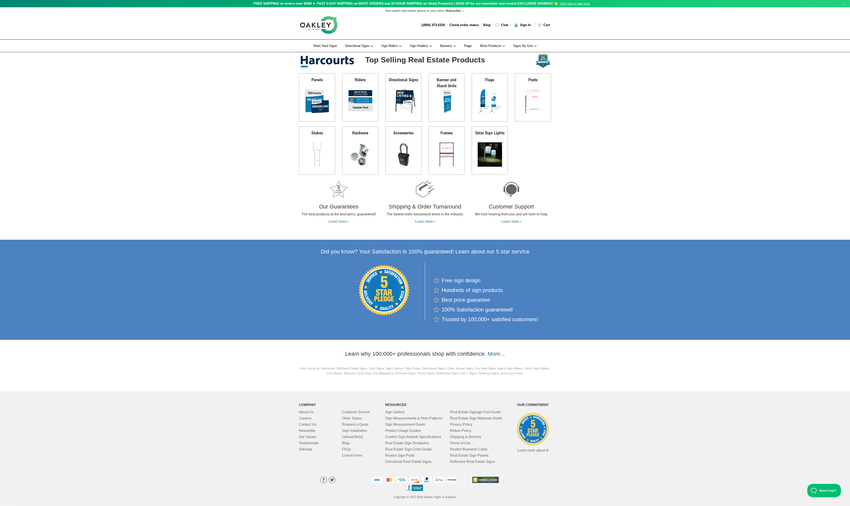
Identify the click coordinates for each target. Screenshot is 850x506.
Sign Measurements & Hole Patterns (413, 418)
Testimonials (309, 443)
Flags (468, 46)
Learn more (338, 221)
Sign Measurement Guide (405, 424)
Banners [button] (446, 46)
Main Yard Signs (325, 46)
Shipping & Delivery (465, 437)
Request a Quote (355, 424)
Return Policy (460, 431)
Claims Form (352, 455)
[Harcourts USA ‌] (328, 60)
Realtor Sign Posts (400, 455)
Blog (487, 25)
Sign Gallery (395, 412)
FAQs (346, 449)
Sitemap (305, 449)
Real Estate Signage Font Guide (475, 412)
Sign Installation (354, 431)
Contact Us (307, 424)
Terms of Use (460, 443)
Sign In (525, 25)
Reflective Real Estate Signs (472, 462)
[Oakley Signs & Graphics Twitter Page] (332, 480)
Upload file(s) (352, 437)
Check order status (464, 25)
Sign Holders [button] (419, 46)
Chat (504, 25)
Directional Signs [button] (357, 46)
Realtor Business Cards (468, 449)
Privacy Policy (461, 424)
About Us (306, 412)
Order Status (352, 418)
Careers (305, 418)
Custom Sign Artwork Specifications (413, 437)
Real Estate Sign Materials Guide (476, 418)
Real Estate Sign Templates (407, 443)
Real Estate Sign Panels (469, 455)
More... (496, 354)
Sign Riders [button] (390, 46)
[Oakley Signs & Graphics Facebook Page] (323, 480)
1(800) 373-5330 (433, 25)
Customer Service (356, 412)
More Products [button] (491, 46)
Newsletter (307, 431)
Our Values (307, 437)
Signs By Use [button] (523, 46)
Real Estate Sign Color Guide (408, 449)
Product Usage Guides (403, 431)
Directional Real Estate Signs (408, 462)
